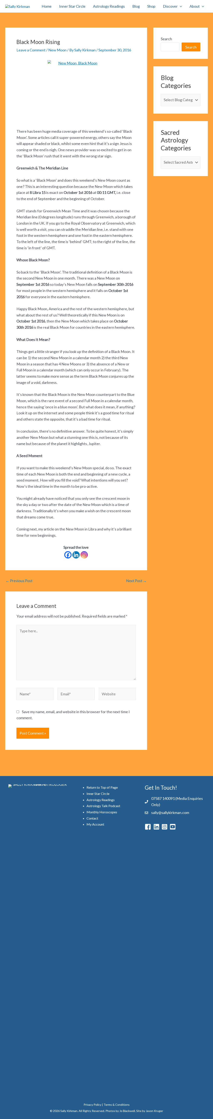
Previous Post (19, 581)
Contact (92, 818)
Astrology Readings (109, 6)
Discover (170, 6)
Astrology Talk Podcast (103, 806)
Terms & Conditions (117, 1104)
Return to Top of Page (102, 787)
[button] (180, 6)
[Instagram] (84, 554)
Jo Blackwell (127, 1111)
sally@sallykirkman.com (170, 812)
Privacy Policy (92, 1104)
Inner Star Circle (72, 6)
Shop (151, 6)
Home (47, 6)
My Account (95, 824)
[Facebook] (68, 554)
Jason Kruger (154, 1111)
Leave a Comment (31, 50)
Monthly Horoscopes (102, 812)
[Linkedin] (76, 554)
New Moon (57, 50)
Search (166, 38)
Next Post (136, 581)
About (194, 6)
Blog (136, 6)
